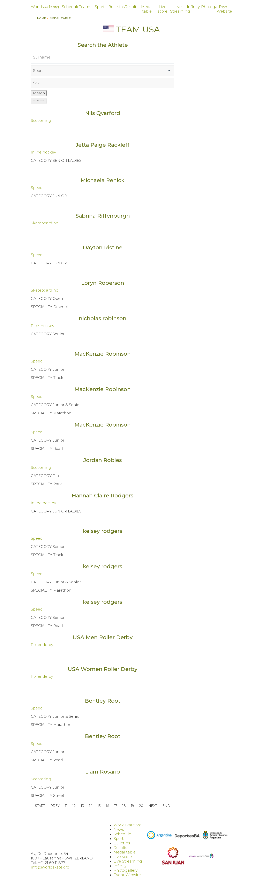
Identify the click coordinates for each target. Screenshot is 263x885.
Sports (100, 7)
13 (82, 806)
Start (40, 806)
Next (152, 806)
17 (115, 806)
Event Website (224, 9)
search (38, 93)
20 (141, 806)
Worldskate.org (38, 7)
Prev (55, 806)
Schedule (69, 7)
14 (90, 806)
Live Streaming (178, 9)
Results (131, 7)
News (54, 7)
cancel (38, 101)
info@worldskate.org (50, 867)
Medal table (147, 9)
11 (66, 806)
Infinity (193, 7)
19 (132, 806)
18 (124, 806)
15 (99, 806)
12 (74, 806)
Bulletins (116, 7)
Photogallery (209, 7)
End (166, 806)
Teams (85, 7)
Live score (162, 9)
